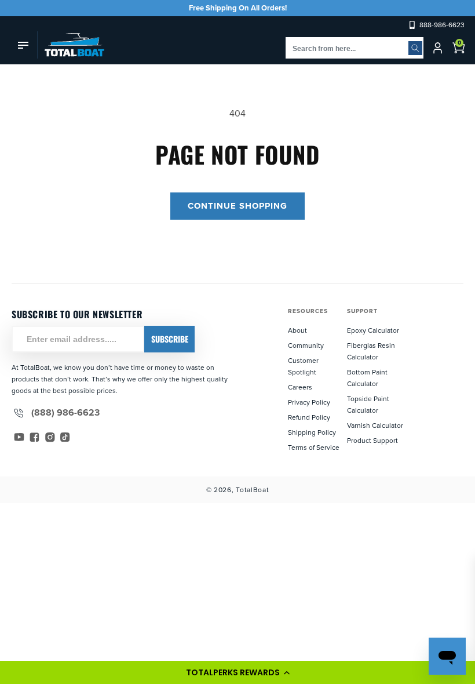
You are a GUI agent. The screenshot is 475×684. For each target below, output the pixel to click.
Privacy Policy (309, 402)
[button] (237, 672)
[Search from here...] (415, 48)
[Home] (71, 45)
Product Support (372, 440)
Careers (300, 387)
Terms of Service (313, 447)
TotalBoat (252, 489)
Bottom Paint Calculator (367, 377)
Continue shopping (237, 205)
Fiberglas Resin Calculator (371, 351)
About (297, 330)
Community (306, 345)
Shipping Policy (312, 432)
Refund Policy (309, 417)
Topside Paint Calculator (368, 404)
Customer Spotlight (303, 366)
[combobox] (354, 48)
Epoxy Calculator (373, 330)
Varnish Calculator (375, 425)
